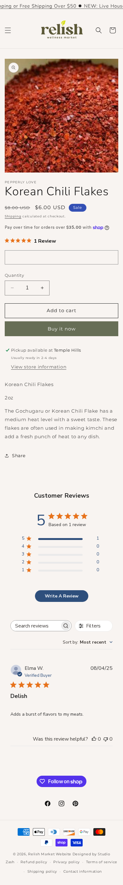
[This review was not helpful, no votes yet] (105, 739)
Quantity (14, 275)
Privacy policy (66, 862)
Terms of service (101, 862)
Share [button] (19, 455)
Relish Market (41, 854)
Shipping (13, 216)
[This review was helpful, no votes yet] (94, 739)
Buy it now (62, 329)
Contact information (82, 871)
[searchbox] (35, 626)
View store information (38, 367)
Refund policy (33, 862)
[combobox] (88, 642)
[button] (8, 30)
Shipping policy (42, 871)
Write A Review (62, 596)
